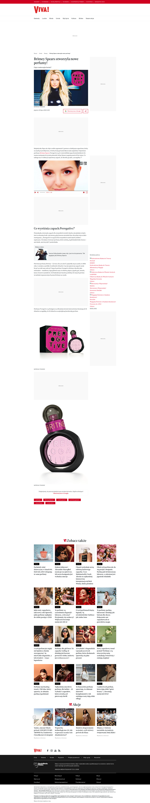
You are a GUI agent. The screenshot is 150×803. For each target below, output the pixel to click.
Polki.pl (78, 776)
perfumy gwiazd (74, 499)
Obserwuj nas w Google (74, 111)
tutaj (49, 801)
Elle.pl (98, 776)
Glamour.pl (37, 779)
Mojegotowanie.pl (60, 779)
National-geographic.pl (61, 782)
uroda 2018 (50, 503)
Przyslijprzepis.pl (80, 782)
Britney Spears (45, 153)
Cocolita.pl (37, 782)
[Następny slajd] (115, 717)
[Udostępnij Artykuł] (85, 111)
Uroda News (39, 503)
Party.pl (36, 776)
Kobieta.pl (78, 779)
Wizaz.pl (98, 779)
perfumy (38, 499)
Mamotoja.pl (58, 776)
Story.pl (98, 782)
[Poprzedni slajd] (34, 717)
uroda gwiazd (61, 499)
